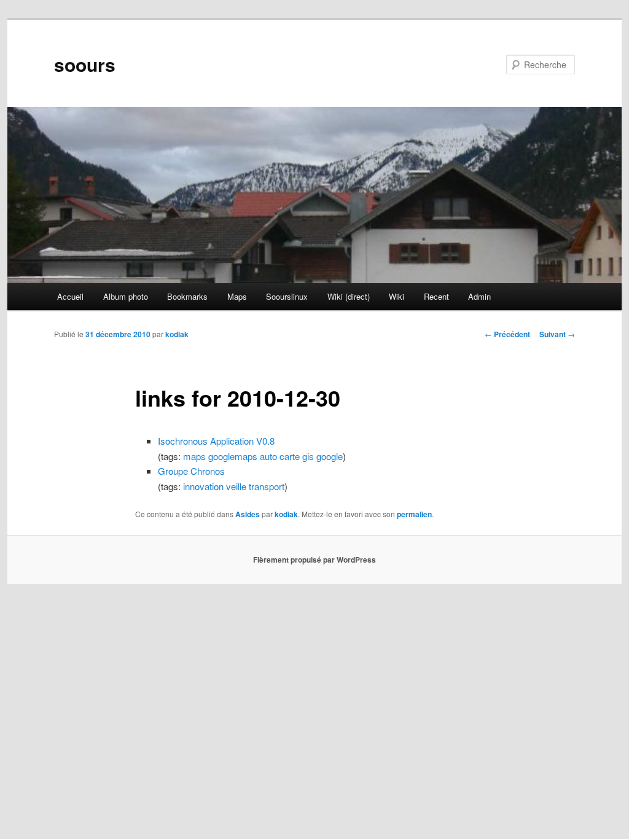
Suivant (557, 334)
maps (194, 456)
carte (289, 456)
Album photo (125, 296)
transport (266, 486)
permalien (414, 514)
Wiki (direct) (348, 296)
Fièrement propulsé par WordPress (314, 559)
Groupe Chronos (191, 470)
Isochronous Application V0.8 (216, 440)
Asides (247, 514)
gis (308, 456)
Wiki (396, 296)
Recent (436, 296)
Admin (479, 296)
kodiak (177, 334)
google (329, 456)
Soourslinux (287, 296)
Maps (237, 296)
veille (236, 486)
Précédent (507, 334)
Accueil (70, 296)
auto (268, 456)
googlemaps (232, 456)
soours (84, 64)
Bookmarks (187, 296)
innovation (203, 486)
